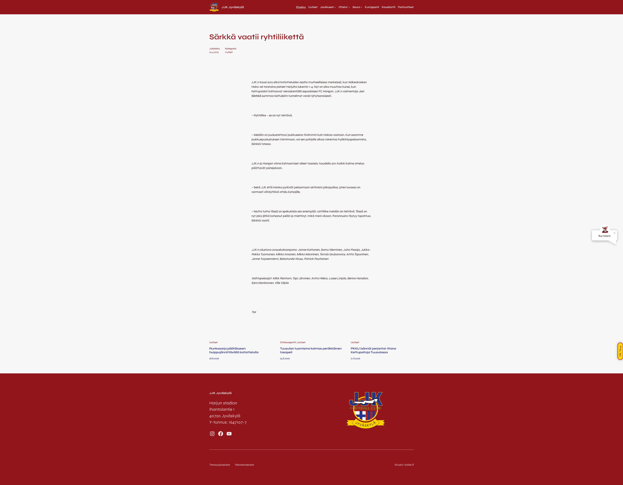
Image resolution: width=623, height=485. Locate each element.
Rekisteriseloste (244, 464)
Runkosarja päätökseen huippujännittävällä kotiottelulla (233, 350)
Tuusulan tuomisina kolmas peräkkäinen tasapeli (311, 350)
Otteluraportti (288, 342)
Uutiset (229, 52)
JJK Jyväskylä (233, 7)
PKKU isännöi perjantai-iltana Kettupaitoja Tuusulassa (373, 350)
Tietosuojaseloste (219, 464)
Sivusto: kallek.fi (404, 464)
